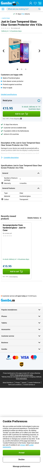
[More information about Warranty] (2, 183)
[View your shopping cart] (39, 3)
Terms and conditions (15, 384)
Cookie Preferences (34, 382)
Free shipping (13, 276)
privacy (22, 445)
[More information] (21, 119)
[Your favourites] (35, 3)
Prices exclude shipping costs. (24, 375)
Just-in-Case (6, 18)
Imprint (24, 382)
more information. (21, 378)
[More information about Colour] (2, 199)
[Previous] (3, 51)
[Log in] (30, 3)
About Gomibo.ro (8, 382)
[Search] (39, 9)
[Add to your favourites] (38, 100)
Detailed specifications (9, 94)
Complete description (11, 157)
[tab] (17, 69)
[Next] (39, 51)
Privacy (17, 382)
